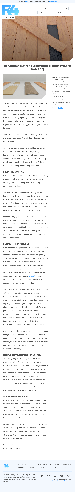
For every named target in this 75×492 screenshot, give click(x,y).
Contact (57, 464)
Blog (54, 467)
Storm (68, 12)
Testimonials (67, 464)
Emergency (19, 464)
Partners (43, 467)
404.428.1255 (53, 1)
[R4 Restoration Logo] (6, 466)
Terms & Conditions (57, 481)
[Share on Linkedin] (62, 107)
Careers (32, 467)
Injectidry (32, 276)
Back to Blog (8, 18)
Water (42, 12)
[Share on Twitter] (60, 107)
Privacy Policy (68, 481)
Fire (51, 12)
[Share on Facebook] (58, 107)
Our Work (21, 467)
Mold (59, 12)
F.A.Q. (66, 467)
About (51, 464)
